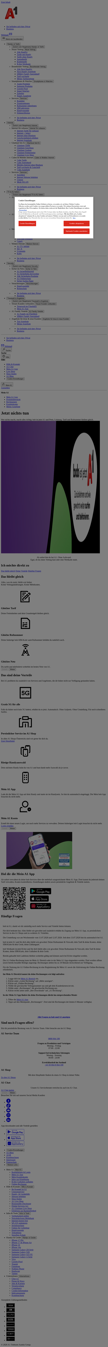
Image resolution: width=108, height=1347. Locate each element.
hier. (74, 218)
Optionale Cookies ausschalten (76, 231)
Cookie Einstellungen (27, 223)
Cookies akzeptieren (77, 223)
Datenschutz (23, 210)
